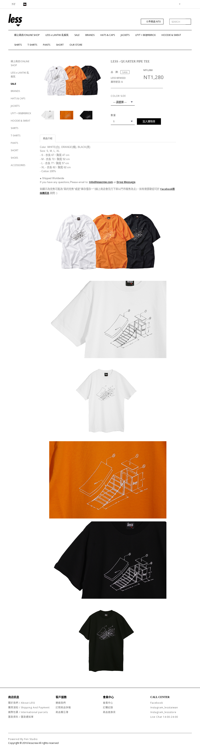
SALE (76, 35)
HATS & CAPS (107, 35)
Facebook (156, 702)
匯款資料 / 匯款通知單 (21, 717)
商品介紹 (47, 138)
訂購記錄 (108, 707)
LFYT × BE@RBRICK (145, 35)
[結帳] (189, 3)
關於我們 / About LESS (21, 702)
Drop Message (126, 182)
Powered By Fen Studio (23, 739)
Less (124, 72)
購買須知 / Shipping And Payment (29, 707)
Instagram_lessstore (163, 712)
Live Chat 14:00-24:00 (164, 717)
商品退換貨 (109, 712)
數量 (113, 115)
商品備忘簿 (62, 712)
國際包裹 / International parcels (28, 712)
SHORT (60, 44)
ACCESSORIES (18, 165)
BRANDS (90, 35)
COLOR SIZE (118, 96)
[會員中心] (178, 3)
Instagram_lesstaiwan (164, 707)
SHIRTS (18, 44)
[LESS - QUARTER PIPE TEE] (72, 80)
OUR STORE (76, 44)
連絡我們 (61, 702)
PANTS (46, 44)
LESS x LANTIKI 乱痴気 (57, 35)
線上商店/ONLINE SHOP (27, 35)
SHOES (14, 157)
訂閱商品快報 (63, 707)
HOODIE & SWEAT (171, 35)
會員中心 (108, 702)
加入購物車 (149, 121)
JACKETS (125, 35)
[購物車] (184, 3)
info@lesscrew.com (101, 182)
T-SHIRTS (32, 44)
